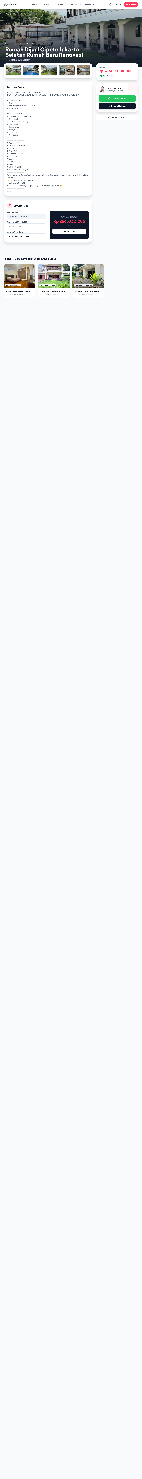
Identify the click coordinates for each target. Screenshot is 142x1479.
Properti (16, 44)
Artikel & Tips (61, 4)
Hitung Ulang (69, 231)
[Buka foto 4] (67, 70)
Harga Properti (13, 212)
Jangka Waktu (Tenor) (15, 232)
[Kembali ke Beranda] (11, 4)
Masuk (118, 4)
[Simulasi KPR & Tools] (110, 4)
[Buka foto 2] (31, 70)
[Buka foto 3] (49, 70)
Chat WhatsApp (118, 98)
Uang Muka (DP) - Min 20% (17, 222)
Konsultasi (89, 4)
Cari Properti (48, 4)
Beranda (35, 4)
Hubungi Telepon (118, 106)
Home (7, 44)
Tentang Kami (76, 4)
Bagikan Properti (118, 117)
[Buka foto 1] (13, 70)
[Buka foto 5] (84, 70)
